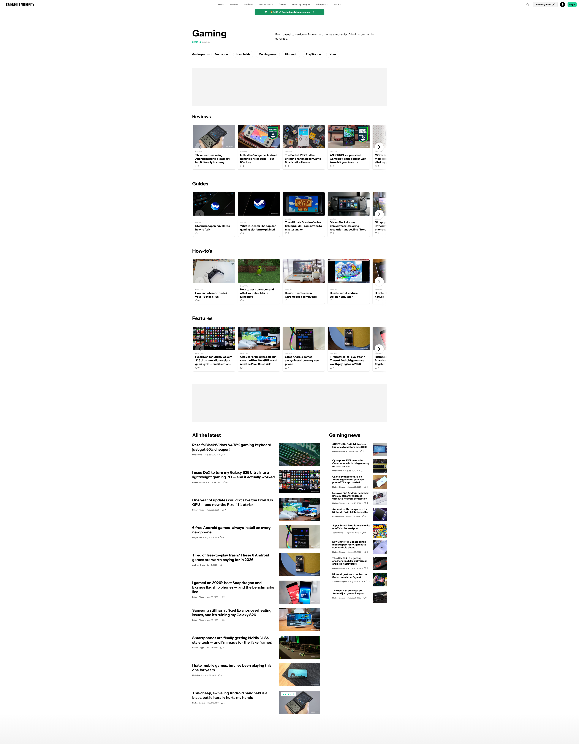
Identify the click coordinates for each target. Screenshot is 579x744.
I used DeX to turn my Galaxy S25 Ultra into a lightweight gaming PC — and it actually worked (214, 349)
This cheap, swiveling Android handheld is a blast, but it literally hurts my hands (214, 147)
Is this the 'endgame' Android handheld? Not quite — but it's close (259, 147)
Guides (282, 4)
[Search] (528, 5)
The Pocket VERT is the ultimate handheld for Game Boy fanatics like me (304, 147)
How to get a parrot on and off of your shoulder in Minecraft (259, 281)
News (221, 4)
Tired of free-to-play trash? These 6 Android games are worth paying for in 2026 (349, 349)
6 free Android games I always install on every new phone (304, 349)
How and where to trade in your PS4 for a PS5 (214, 281)
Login (572, 4)
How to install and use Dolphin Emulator (349, 281)
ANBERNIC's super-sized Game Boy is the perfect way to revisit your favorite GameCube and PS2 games (349, 147)
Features (234, 4)
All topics (321, 4)
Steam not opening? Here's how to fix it (214, 214)
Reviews (248, 4)
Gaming (206, 42)
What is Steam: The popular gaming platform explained (259, 214)
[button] (289, 4)
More (336, 4)
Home (195, 42)
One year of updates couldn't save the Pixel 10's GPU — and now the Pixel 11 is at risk (259, 349)
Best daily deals (543, 4)
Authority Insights (301, 4)
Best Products (266, 4)
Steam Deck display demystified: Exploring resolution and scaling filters (349, 214)
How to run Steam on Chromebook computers (304, 281)
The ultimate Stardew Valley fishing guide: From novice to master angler (304, 214)
